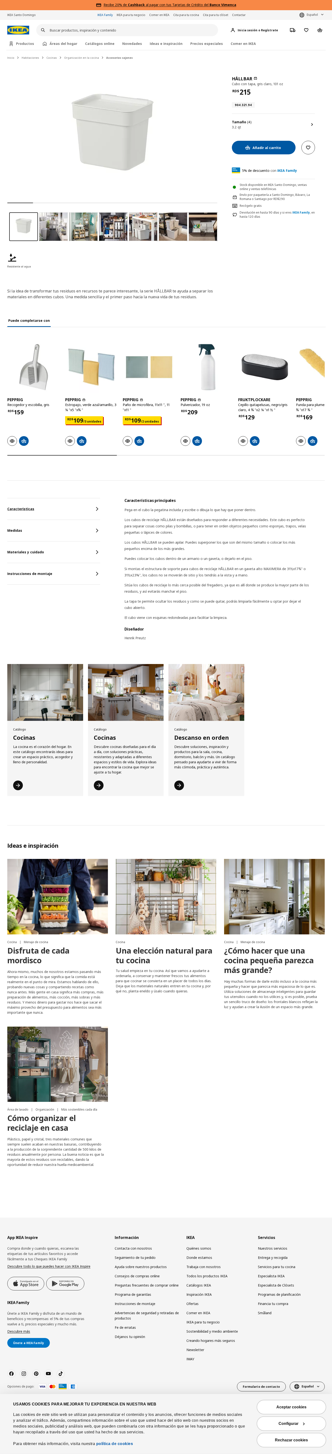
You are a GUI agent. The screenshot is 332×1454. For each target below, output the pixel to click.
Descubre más (18, 1331)
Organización (45, 1109)
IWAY (190, 1359)
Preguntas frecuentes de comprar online (147, 1285)
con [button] (269, 170)
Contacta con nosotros (133, 1248)
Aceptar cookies (291, 1407)
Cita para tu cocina (186, 15)
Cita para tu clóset (215, 15)
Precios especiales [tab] (206, 43)
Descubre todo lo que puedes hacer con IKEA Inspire (48, 1266)
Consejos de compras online (137, 1276)
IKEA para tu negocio (131, 15)
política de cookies (114, 1444)
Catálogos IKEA (198, 1285)
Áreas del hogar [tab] (63, 43)
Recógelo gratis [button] (251, 206)
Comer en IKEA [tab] (243, 43)
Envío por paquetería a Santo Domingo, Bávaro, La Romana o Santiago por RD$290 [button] (275, 197)
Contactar (239, 15)
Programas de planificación (279, 1294)
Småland (264, 1313)
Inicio (10, 57)
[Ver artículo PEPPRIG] (33, 367)
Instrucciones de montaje (135, 1303)
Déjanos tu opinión (130, 1336)
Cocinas (51, 57)
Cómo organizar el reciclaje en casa (41, 1123)
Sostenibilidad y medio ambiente (212, 1331)
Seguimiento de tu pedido (135, 1257)
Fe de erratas (125, 1327)
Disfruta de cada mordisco (38, 955)
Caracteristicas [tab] (20, 509)
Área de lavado (18, 1109)
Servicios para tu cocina (276, 1266)
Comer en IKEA (159, 15)
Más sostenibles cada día (79, 1109)
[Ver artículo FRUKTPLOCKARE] (264, 367)
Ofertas (192, 1303)
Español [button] (312, 15)
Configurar (288, 1423)
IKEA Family (105, 15)
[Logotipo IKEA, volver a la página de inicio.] (18, 30)
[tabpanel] (224, 572)
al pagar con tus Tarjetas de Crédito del (182, 4)
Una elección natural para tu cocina (164, 955)
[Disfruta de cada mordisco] (57, 896)
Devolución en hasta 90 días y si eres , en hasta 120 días (277, 215)
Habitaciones (30, 57)
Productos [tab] (25, 43)
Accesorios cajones (119, 57)
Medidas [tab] (14, 530)
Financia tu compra (273, 1303)
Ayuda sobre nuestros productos (141, 1266)
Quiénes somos (198, 1248)
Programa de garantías (133, 1294)
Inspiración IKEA (199, 1294)
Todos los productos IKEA (206, 1276)
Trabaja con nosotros (203, 1266)
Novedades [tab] (132, 43)
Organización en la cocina (81, 57)
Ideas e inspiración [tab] (166, 43)
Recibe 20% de (116, 4)
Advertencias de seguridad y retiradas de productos (147, 1316)
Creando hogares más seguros (210, 1340)
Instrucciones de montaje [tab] (29, 573)
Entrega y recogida (273, 1257)
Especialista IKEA (271, 1276)
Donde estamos (199, 1257)
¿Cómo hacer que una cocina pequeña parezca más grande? (269, 960)
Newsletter (195, 1349)
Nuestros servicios (272, 1248)
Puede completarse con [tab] (29, 320)
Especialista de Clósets (276, 1285)
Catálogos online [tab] (99, 43)
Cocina (12, 942)
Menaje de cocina (36, 942)
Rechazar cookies (291, 1440)
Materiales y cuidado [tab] (25, 552)
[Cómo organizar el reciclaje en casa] (57, 1064)
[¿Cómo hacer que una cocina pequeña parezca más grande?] (274, 896)
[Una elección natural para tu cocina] (166, 896)
